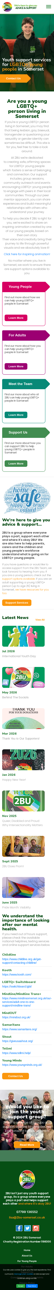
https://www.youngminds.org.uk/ (22, 1064)
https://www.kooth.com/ (16, 974)
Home (27, 1250)
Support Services (16, 602)
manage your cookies (23, 1274)
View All (40, 619)
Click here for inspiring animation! (27, 254)
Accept (20, 1286)
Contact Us (13, 78)
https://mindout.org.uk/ (16, 1017)
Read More (30, 1145)
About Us (27, 1255)
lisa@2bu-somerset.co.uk (27, 1217)
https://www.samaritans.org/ (19, 1029)
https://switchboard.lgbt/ (17, 986)
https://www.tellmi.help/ (16, 1053)
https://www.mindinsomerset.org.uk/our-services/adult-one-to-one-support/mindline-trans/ (27, 1002)
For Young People (27, 1261)
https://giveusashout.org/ (17, 1041)
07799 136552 (27, 1212)
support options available (18, 579)
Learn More (17, 317)
